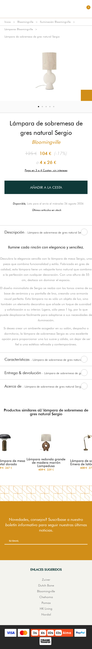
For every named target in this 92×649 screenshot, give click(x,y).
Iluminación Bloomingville (55, 21)
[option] (46, 70)
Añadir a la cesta (46, 187)
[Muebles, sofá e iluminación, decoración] (46, 9)
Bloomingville (25, 21)
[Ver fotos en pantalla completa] (86, 95)
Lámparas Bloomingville (18, 29)
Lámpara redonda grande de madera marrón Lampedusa (46, 463)
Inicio (7, 21)
